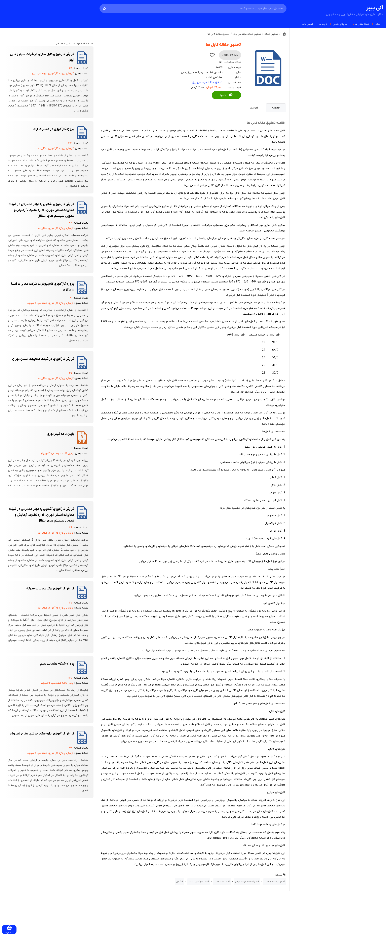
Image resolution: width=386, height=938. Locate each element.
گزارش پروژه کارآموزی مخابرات (56, 148)
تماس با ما (307, 24)
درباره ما (323, 24)
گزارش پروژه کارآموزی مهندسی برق (53, 73)
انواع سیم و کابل (273, 881)
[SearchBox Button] (104, 8)
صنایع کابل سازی (198, 881)
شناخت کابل (221, 881)
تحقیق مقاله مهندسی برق (207, 82)
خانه (377, 24)
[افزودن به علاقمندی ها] (212, 55)
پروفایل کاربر (340, 24)
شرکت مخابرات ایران (246, 881)
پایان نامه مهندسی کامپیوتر (57, 453)
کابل (178, 881)
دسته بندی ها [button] (362, 24)
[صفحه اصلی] (284, 34)
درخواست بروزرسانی (192, 72)
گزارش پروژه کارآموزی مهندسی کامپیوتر (50, 303)
